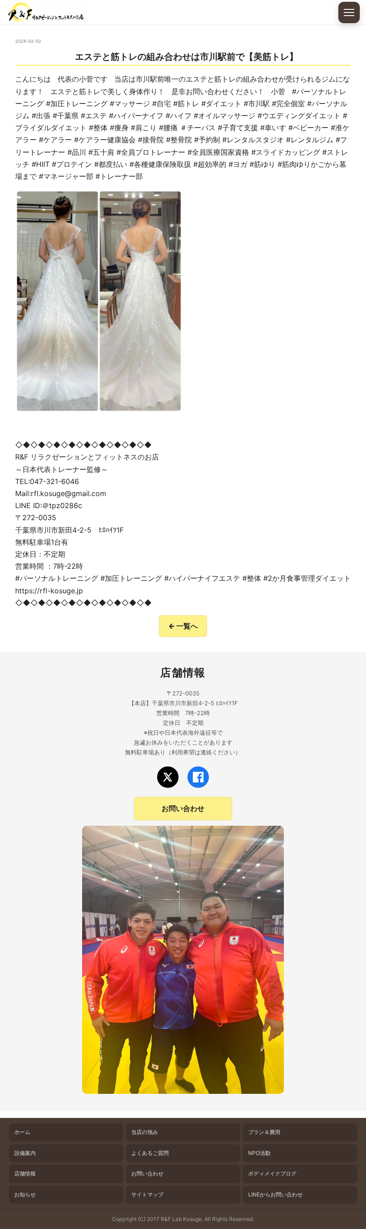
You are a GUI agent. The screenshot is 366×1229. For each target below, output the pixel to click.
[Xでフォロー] (168, 777)
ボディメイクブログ (272, 1173)
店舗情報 (25, 1173)
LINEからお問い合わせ (275, 1194)
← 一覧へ (183, 625)
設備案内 (25, 1153)
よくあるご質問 (150, 1153)
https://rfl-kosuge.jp (49, 590)
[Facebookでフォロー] (198, 777)
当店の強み (144, 1132)
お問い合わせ (183, 808)
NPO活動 (259, 1153)
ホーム (22, 1132)
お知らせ (25, 1194)
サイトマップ (147, 1194)
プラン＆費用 (264, 1132)
